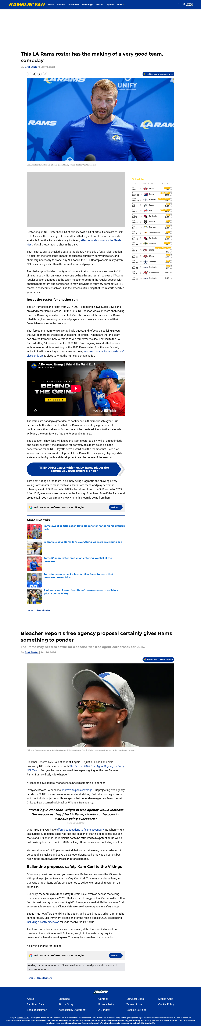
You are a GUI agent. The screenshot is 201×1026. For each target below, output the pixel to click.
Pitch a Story (65, 1004)
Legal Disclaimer (37, 1009)
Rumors (61, 4)
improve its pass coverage (76, 790)
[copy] (45, 74)
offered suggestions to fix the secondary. (80, 829)
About (30, 998)
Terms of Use (134, 1004)
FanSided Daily (35, 1004)
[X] (184, 4)
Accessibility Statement (72, 1009)
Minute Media (23, 1018)
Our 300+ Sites (135, 998)
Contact (103, 998)
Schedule (73, 4)
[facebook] (178, 4)
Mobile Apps (165, 998)
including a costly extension (43, 922)
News (51, 4)
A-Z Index (104, 1009)
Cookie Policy (166, 1004)
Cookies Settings (136, 1009)
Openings (64, 998)
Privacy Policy (106, 1004)
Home (30, 610)
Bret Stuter (32, 67)
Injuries (110, 4)
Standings (87, 4)
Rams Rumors (44, 978)
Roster (99, 4)
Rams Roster (43, 610)
